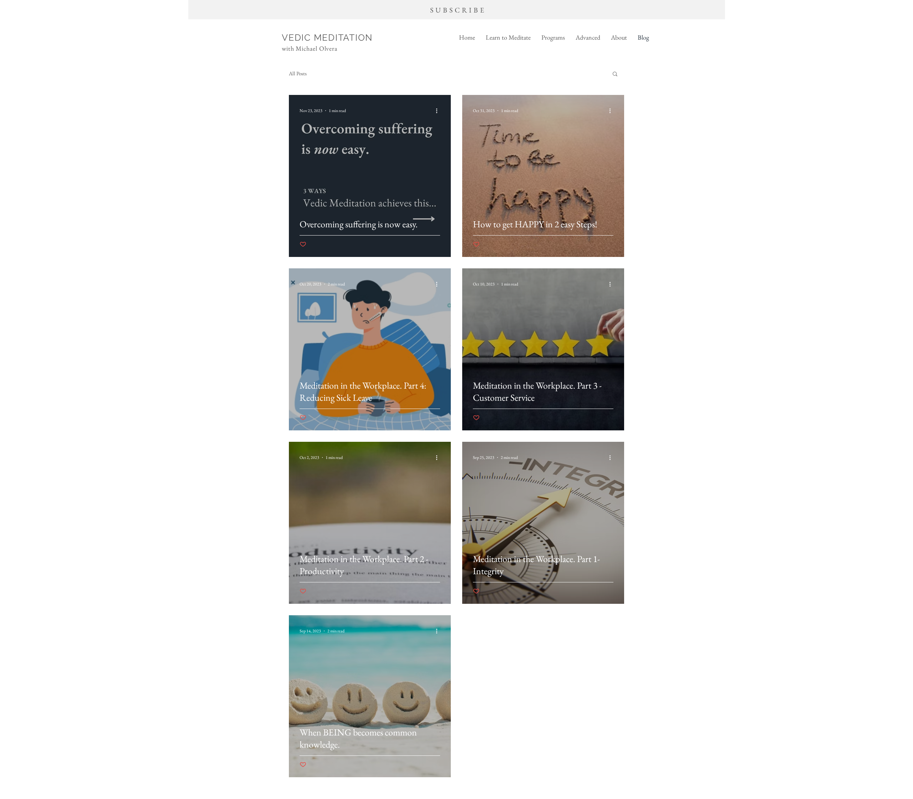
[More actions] (439, 110)
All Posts (298, 73)
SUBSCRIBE (458, 10)
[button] (508, 37)
